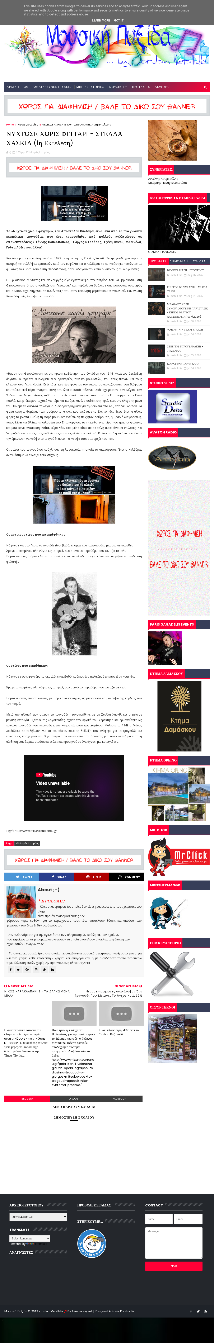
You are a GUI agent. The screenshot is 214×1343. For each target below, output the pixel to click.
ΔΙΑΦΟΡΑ (162, 87)
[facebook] (191, 1311)
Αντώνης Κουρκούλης (163, 179)
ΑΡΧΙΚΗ (13, 87)
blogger (27, 1098)
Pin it (97, 877)
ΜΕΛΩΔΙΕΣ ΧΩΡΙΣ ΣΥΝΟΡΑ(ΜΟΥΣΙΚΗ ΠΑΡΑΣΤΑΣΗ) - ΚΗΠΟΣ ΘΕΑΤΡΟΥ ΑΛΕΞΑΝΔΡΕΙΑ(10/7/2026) (187, 310)
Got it (119, 20)
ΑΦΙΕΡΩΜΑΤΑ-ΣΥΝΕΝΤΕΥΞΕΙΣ (47, 87)
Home (10, 124)
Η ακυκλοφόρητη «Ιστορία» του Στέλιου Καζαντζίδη (119, 1032)
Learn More (101, 20)
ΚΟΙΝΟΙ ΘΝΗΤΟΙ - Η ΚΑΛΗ (183, 364)
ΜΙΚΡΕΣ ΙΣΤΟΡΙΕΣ (90, 87)
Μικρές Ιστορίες (28, 124)
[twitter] (198, 1311)
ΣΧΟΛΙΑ (199, 261)
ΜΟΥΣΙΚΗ (116, 87)
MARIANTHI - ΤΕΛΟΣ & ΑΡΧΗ (185, 330)
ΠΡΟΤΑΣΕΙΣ (141, 87)
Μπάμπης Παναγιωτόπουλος (167, 183)
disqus (73, 1098)
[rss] (206, 1311)
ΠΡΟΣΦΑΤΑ (158, 261)
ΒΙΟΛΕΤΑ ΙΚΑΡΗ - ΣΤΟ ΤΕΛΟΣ (185, 270)
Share (61, 877)
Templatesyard (82, 1311)
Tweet (28, 877)
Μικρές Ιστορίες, (39, 152)
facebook (119, 1098)
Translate (41, 1244)
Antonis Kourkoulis (121, 1311)
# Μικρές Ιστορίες (27, 843)
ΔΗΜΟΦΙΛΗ (179, 261)
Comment (132, 877)
